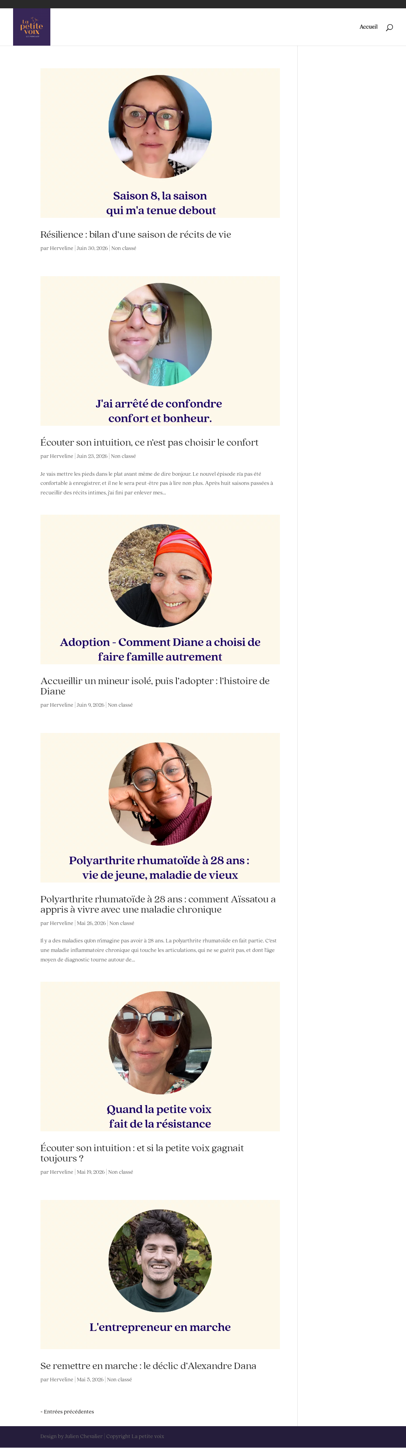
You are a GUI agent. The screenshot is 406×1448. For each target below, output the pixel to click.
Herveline (61, 248)
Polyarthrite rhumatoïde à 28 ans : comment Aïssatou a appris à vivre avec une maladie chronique (158, 904)
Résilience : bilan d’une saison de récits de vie (135, 235)
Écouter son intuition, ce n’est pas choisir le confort (149, 443)
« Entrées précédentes (67, 1412)
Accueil (368, 27)
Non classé (123, 248)
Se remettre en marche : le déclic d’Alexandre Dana (148, 1366)
